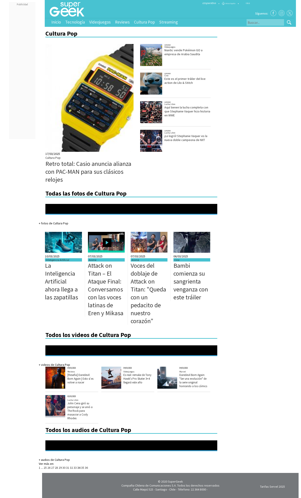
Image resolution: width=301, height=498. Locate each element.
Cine (166, 75)
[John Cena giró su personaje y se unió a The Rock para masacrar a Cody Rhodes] (61, 416)
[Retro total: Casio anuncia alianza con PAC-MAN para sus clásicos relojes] (122, 151)
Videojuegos (100, 22)
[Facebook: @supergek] (273, 13)
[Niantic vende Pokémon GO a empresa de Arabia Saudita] (155, 65)
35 (82, 468)
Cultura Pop (144, 22)
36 (86, 468)
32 (71, 468)
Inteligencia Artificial (57, 260)
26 (48, 468)
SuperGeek (175, 481)
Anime (92, 260)
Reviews (122, 22)
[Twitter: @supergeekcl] (290, 13)
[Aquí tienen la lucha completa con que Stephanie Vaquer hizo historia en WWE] (155, 123)
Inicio (56, 22)
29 (60, 468)
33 (75, 468)
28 (56, 468)
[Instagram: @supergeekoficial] (281, 13)
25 (45, 468)
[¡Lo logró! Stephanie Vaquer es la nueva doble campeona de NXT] (155, 151)
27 (52, 468)
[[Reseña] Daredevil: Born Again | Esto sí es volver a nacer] (62, 388)
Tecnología (75, 22)
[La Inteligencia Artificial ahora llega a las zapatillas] (63, 252)
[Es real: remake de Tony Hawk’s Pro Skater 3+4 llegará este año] (117, 388)
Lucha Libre (169, 104)
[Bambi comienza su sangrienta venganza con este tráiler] (191, 252)
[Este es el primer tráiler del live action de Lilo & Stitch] (155, 94)
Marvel (182, 371)
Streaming (168, 22)
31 (67, 468)
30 (63, 468)
